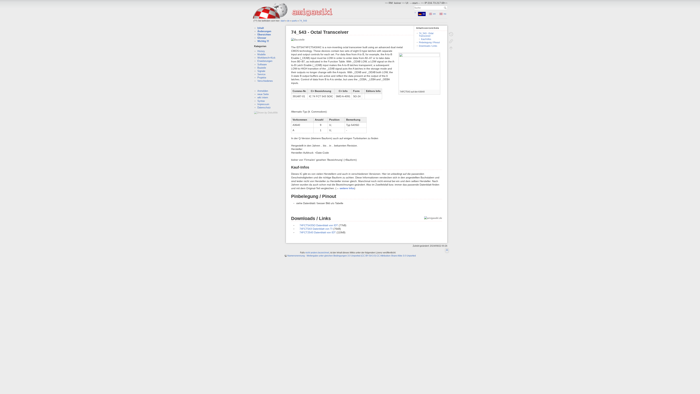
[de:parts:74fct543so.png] (419, 71)
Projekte (261, 77)
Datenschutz (264, 107)
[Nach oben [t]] (451, 48)
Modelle (261, 54)
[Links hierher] (451, 41)
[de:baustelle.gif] (298, 39)
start (283, 21)
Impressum (263, 104)
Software (262, 64)
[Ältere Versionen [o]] (451, 34)
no (445, 14)
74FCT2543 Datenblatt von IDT (318, 232)
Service (261, 74)
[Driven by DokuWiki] (266, 112)
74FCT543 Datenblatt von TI (316, 228)
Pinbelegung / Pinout (429, 42)
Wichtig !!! (263, 41)
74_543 (303, 21)
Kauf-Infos (426, 39)
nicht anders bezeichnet (317, 252)
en (434, 14)
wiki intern (262, 97)
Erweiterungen (264, 61)
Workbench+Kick (266, 57)
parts (294, 21)
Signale (261, 71)
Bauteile (261, 67)
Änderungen (264, 31)
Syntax (261, 101)
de (288, 21)
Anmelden (262, 91)
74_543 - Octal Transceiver (426, 34)
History (261, 51)
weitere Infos (347, 188)
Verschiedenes (265, 81)
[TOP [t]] (447, 251)
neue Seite (263, 94)
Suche (445, 8)
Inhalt (260, 28)
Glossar (261, 37)
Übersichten (264, 34)
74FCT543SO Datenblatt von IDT (319, 225)
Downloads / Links (428, 46)
